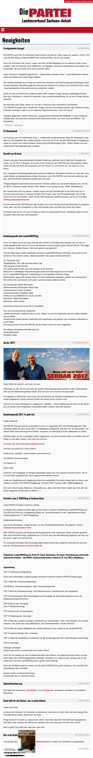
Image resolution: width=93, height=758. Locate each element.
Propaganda (48, 690)
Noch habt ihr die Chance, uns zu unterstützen (24, 700)
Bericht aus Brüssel (12, 153)
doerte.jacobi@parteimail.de (16, 199)
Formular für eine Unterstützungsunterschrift (24, 444)
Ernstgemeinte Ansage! (14, 48)
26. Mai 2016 (83, 498)
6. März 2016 (83, 701)
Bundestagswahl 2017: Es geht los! (19, 414)
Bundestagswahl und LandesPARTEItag (21, 236)
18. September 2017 (80, 343)
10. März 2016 (83, 683)
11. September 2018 (80, 131)
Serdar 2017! (9, 342)
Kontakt (68, 1)
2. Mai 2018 (84, 154)
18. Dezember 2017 (81, 236)
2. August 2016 (83, 414)
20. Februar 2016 (82, 735)
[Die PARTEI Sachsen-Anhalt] (46, 16)
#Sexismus (8, 125)
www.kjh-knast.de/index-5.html (17, 528)
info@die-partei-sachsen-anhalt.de (26, 546)
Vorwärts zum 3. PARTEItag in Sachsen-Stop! (24, 498)
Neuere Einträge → (84, 748)
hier (25, 727)
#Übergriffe (19, 125)
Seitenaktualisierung (13, 683)
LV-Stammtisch (10, 131)
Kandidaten (32, 690)
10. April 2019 (83, 48)
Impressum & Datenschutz (82, 1)
